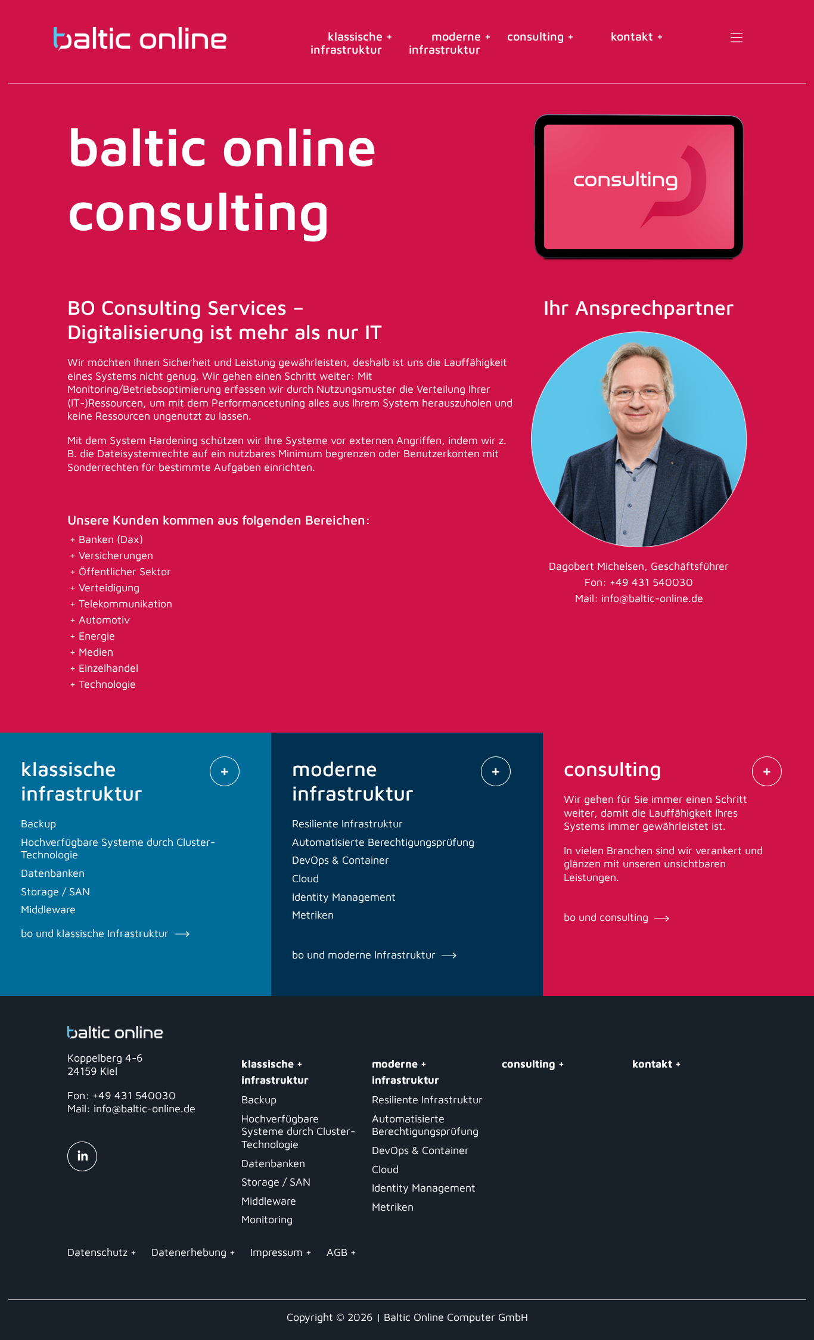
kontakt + (637, 36)
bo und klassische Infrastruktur (96, 933)
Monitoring (267, 1219)
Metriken (393, 1207)
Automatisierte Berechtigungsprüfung (425, 1125)
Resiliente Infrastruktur (427, 1099)
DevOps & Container (420, 1150)
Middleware (268, 1201)
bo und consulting (607, 917)
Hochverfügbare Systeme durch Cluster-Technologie (298, 1131)
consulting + (546, 36)
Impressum (276, 1252)
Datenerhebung (188, 1252)
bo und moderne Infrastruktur (365, 954)
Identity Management (424, 1187)
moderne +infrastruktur (450, 42)
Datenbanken (273, 1163)
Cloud (385, 1169)
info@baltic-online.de (652, 598)
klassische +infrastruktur (351, 42)
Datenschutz (97, 1252)
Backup (258, 1099)
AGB (337, 1252)
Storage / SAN (275, 1181)
